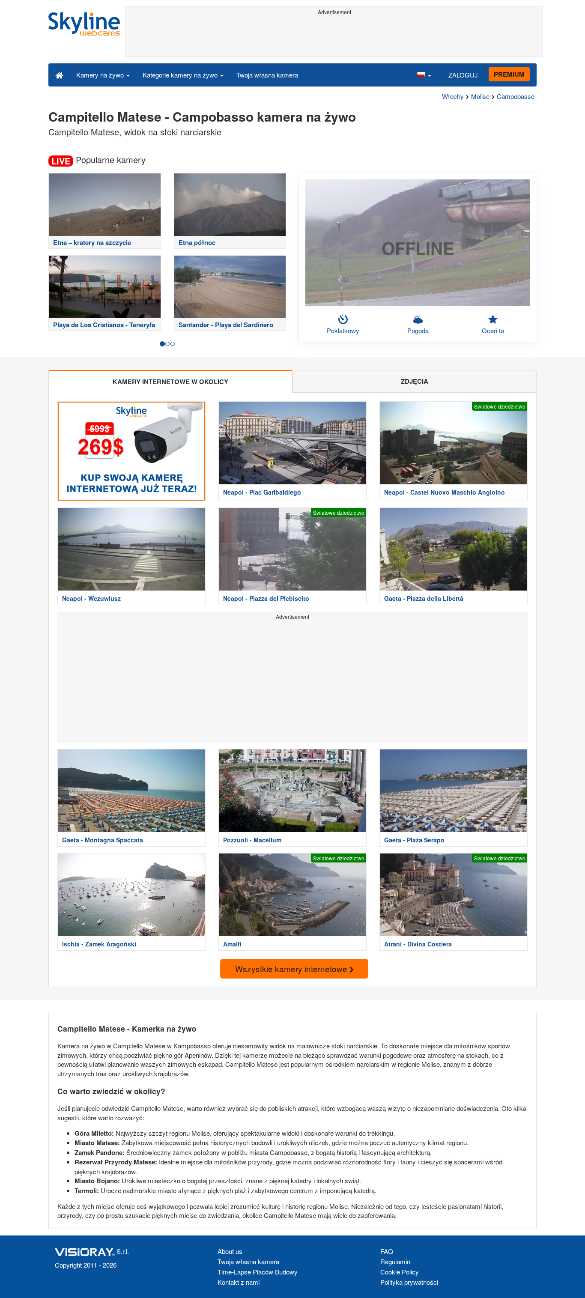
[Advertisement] (334, 37)
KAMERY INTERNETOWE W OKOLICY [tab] (170, 381)
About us (230, 1251)
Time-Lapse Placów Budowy (258, 1271)
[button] (424, 74)
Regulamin (395, 1261)
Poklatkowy (343, 330)
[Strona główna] (59, 74)
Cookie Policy (399, 1271)
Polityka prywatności (409, 1281)
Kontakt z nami (239, 1281)
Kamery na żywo (100, 74)
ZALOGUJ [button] (463, 74)
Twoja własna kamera (267, 74)
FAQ (386, 1251)
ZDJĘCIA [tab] (414, 381)
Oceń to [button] (493, 330)
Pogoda (418, 330)
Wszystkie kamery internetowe (292, 968)
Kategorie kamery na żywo (181, 74)
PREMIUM (509, 74)
